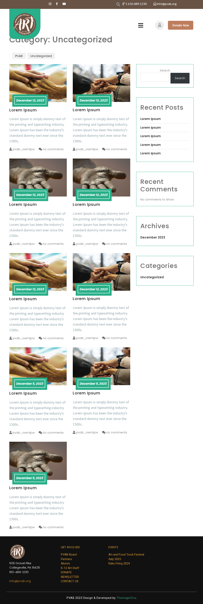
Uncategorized (41, 56)
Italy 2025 (114, 559)
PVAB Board (69, 554)
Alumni (65, 563)
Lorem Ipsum (23, 110)
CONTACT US (70, 581)
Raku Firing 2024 (119, 563)
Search (165, 70)
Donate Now (180, 25)
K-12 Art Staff (70, 568)
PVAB (19, 56)
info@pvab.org (20, 581)
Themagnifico (126, 597)
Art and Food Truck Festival (126, 554)
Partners (66, 559)
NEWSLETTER (70, 577)
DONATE (66, 572)
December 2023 (152, 237)
